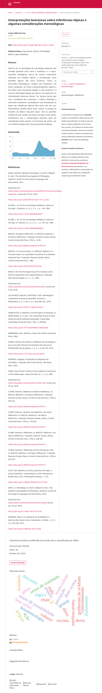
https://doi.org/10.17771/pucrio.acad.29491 (26, 354)
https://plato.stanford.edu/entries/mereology (27, 502)
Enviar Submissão (18, 562)
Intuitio (17, 2)
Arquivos (18, 12)
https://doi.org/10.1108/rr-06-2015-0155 (25, 511)
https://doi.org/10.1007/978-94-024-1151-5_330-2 (28, 199)
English (15, 639)
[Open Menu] (10, 4)
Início (10, 12)
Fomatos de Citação (70, 72)
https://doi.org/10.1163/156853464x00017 (25, 214)
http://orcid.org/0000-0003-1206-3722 (20, 38)
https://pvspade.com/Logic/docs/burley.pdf (26, 286)
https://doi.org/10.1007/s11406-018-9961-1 (26, 307)
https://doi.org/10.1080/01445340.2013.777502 (27, 482)
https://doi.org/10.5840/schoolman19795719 (27, 245)
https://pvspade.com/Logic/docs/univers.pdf (27, 383)
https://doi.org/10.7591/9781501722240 (24, 266)
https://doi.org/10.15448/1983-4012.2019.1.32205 (33, 45)
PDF (66, 34)
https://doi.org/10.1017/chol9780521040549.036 (28, 327)
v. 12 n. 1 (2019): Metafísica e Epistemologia (41, 12)
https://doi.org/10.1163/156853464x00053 (25, 228)
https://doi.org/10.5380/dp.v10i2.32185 (24, 529)
